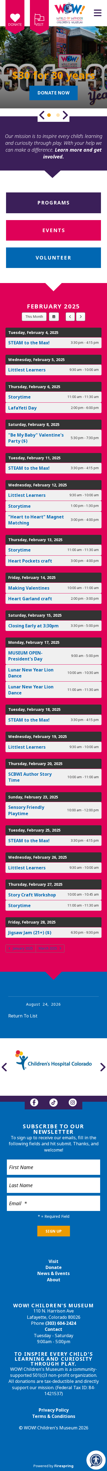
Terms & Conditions (53, 1416)
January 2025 (23, 948)
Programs (53, 202)
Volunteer (53, 257)
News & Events (53, 1273)
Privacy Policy (54, 1410)
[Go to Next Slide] (65, 115)
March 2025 (48, 948)
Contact (53, 1329)
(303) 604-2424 (60, 1323)
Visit (39, 24)
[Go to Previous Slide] (42, 115)
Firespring (64, 1465)
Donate (15, 24)
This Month (34, 316)
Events (53, 230)
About (53, 1280)
